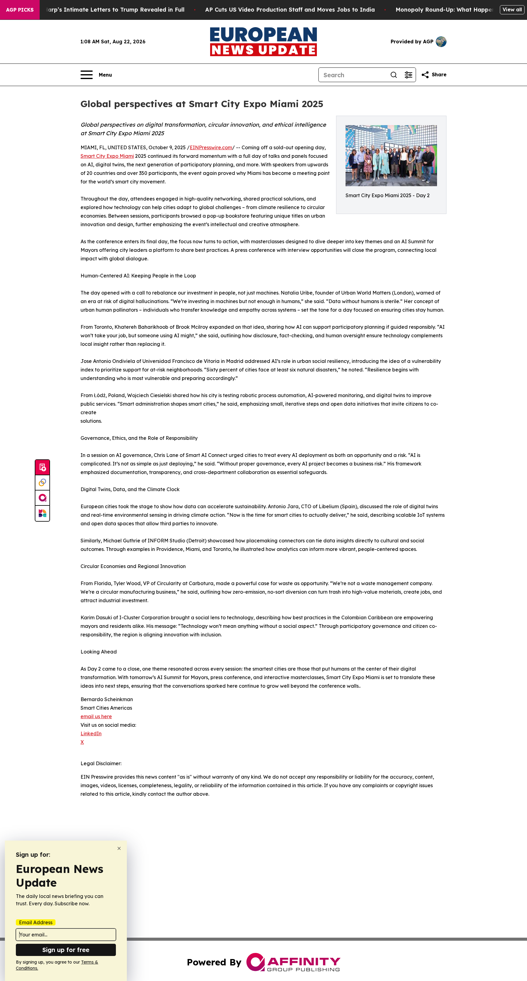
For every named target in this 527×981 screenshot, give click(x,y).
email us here (96, 716)
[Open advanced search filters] (408, 75)
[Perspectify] (42, 482)
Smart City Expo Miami (107, 156)
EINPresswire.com (211, 147)
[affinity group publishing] (42, 498)
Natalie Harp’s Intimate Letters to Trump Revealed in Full (103, 9)
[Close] (119, 848)
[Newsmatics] (42, 513)
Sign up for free (65, 950)
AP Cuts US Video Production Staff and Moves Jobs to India (290, 9)
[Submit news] (42, 467)
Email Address (35, 922)
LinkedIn (91, 733)
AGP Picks (20, 10)
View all (512, 9)
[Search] (393, 75)
